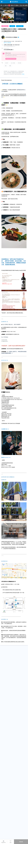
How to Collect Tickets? (10, 58)
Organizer (3, 842)
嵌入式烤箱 (13, 63)
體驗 (10, 65)
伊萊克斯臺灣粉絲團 (8, 49)
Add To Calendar (7, 42)
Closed (21, 841)
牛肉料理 (6, 63)
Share (24, 8)
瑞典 (6, 65)
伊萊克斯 (19, 63)
